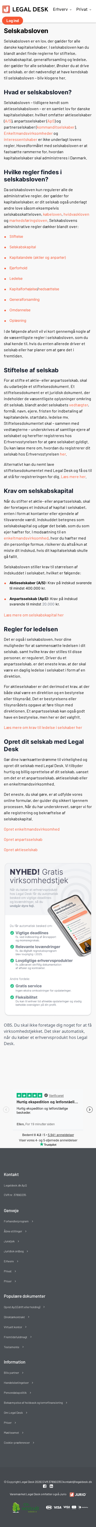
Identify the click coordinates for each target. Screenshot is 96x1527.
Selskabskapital (22, 247)
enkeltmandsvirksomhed (26, 537)
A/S (8, 120)
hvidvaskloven (76, 214)
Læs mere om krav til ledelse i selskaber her (43, 727)
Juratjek (9, 1241)
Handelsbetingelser (16, 1382)
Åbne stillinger (13, 1231)
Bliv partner (11, 1372)
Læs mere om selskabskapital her (34, 614)
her (63, 453)
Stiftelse (16, 236)
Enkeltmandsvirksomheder (28, 133)
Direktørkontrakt (14, 1317)
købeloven (52, 214)
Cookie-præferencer (17, 1442)
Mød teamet (11, 1432)
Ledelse (16, 278)
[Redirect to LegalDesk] (76, 1494)
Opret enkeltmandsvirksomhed (32, 829)
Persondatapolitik (15, 1392)
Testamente (11, 1347)
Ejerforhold (18, 268)
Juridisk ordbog (14, 1251)
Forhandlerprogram (16, 1221)
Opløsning (17, 320)
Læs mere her (73, 476)
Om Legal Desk (13, 1412)
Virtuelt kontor (13, 1327)
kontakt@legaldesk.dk (77, 1481)
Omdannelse (19, 310)
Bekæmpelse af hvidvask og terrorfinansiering (33, 1402)
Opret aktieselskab (21, 849)
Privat (82, 9)
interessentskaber (20, 139)
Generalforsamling (24, 299)
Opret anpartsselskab (23, 839)
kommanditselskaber (56, 127)
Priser (8, 1281)
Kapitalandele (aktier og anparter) (37, 257)
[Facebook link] (45, 1486)
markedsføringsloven (28, 220)
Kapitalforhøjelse (23, 289)
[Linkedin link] (51, 1486)
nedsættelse (48, 289)
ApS (51, 120)
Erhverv (60, 9)
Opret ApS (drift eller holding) (22, 1307)
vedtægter (78, 404)
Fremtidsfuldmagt (15, 1337)
